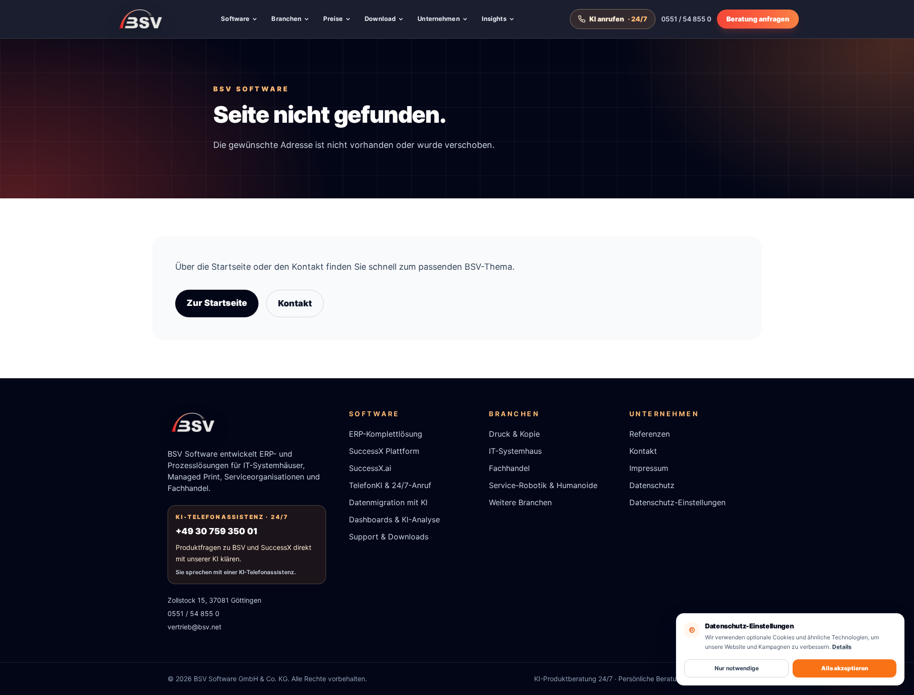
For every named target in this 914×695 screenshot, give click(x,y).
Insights (494, 18)
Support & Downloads (388, 536)
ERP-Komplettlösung (385, 434)
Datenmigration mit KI (388, 502)
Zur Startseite (217, 303)
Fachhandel (509, 468)
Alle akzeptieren (844, 668)
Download (380, 18)
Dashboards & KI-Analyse (394, 519)
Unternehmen (438, 18)
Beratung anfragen (757, 19)
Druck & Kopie (514, 434)
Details (842, 646)
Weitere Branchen (520, 502)
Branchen (286, 18)
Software (235, 18)
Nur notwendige (737, 668)
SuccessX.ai (370, 468)
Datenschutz (652, 485)
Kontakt (295, 303)
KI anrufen (618, 19)
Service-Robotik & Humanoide (543, 485)
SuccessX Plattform (384, 451)
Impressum (648, 468)
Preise (333, 18)
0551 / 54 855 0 (686, 19)
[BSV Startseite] (140, 19)
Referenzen (649, 434)
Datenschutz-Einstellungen (677, 502)
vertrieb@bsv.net (194, 627)
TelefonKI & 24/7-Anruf (390, 485)
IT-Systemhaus (515, 451)
